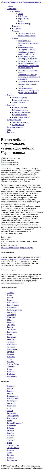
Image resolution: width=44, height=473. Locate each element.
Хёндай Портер (24, 24)
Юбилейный (12, 376)
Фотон (20, 21)
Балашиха (10, 293)
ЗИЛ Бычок (22, 16)
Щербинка (11, 374)
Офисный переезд (19, 98)
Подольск (10, 352)
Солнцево (11, 366)
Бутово (9, 295)
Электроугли (12, 460)
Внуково (10, 300)
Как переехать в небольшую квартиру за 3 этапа (28, 43)
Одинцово (11, 347)
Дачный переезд (18, 102)
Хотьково (10, 455)
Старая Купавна (13, 448)
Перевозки (11, 105)
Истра (9, 320)
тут (22, 283)
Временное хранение (15, 127)
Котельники (11, 329)
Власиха (10, 391)
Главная (10, 6)
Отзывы (15, 31)
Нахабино (11, 433)
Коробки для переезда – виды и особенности (27, 53)
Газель (20, 14)
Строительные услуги (26, 33)
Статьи (15, 38)
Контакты (10, 132)
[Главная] (5, 2)
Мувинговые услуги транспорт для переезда (27, 57)
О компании (11, 9)
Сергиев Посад (13, 364)
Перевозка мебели (19, 107)
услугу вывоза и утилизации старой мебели (21, 258)
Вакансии (16, 26)
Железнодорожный (14, 310)
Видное (10, 298)
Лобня (9, 334)
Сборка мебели (18, 125)
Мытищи (10, 342)
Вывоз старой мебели (20, 117)
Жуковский (11, 312)
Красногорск (12, 332)
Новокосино (11, 344)
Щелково (10, 371)
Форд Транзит (23, 19)
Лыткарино (11, 337)
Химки (9, 369)
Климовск (11, 322)
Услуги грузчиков (14, 120)
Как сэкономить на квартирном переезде (26, 48)
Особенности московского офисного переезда (28, 67)
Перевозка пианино (20, 110)
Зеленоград (11, 315)
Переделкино (12, 349)
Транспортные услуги (26, 36)
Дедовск (10, 393)
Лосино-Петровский (15, 423)
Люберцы (10, 339)
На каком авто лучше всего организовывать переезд (29, 62)
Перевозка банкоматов (21, 112)
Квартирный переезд (20, 100)
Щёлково (10, 458)
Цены (9, 130)
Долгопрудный (13, 305)
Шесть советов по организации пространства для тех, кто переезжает (28, 90)
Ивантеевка (11, 317)
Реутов (9, 359)
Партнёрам (16, 28)
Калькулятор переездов (32, 2)
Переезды (10, 95)
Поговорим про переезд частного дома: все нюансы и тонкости (29, 77)
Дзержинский (12, 302)
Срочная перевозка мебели (28, 81)
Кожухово (11, 325)
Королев (10, 327)
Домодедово (11, 307)
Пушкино (10, 354)
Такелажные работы (20, 122)
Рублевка (10, 362)
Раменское (11, 357)
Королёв (10, 411)
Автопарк (16, 11)
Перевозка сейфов (19, 115)
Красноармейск (13, 416)
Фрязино (10, 450)
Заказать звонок (16, 2)
